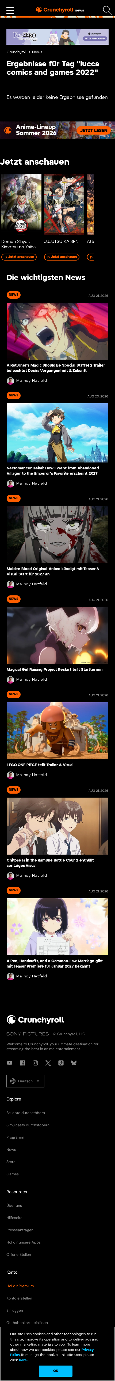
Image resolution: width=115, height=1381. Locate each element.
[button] (25, 1081)
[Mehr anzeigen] (10, 10)
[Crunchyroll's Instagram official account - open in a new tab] (35, 1063)
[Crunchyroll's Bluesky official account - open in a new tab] (73, 1063)
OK (55, 1371)
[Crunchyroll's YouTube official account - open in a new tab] (9, 1063)
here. (23, 1360)
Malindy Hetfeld (31, 381)
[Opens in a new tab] (57, 37)
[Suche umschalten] (107, 10)
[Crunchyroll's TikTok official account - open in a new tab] (61, 1063)
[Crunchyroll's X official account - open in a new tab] (48, 1063)
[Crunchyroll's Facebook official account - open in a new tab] (22, 1063)
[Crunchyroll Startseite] (35, 1023)
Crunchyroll (16, 52)
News (37, 52)
